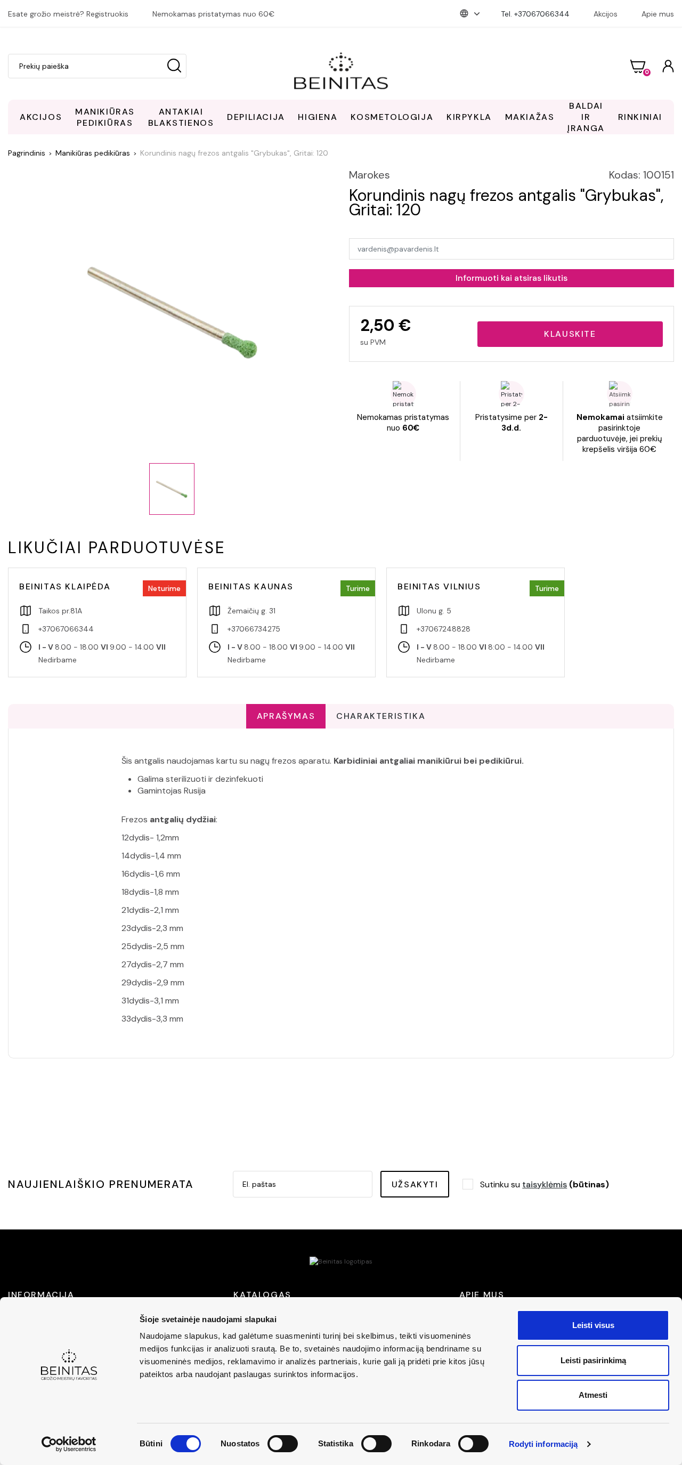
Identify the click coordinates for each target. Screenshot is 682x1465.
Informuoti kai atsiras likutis (511, 278)
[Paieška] (174, 66)
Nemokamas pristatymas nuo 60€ (213, 14)
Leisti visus (593, 1325)
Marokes (369, 175)
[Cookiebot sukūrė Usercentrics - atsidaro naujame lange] (69, 1444)
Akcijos (606, 14)
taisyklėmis (544, 1184)
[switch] (282, 1443)
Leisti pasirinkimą (593, 1360)
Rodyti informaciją (543, 1443)
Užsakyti (415, 1184)
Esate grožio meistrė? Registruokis (68, 14)
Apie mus (658, 14)
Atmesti (593, 1394)
